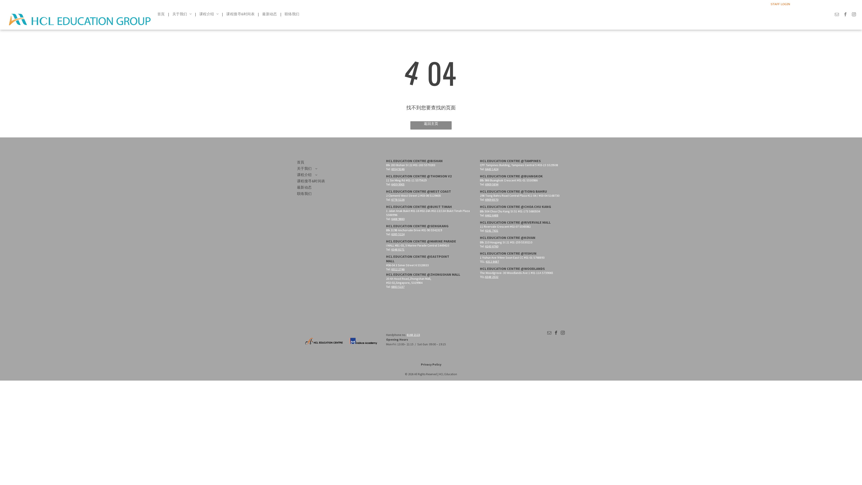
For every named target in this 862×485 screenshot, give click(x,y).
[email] (837, 14)
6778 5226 (398, 200)
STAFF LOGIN (780, 4)
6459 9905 (398, 184)
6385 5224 (398, 234)
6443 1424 (491, 169)
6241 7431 (491, 231)
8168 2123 (413, 335)
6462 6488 (491, 215)
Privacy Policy (431, 364)
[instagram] (854, 14)
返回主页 (431, 123)
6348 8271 (398, 249)
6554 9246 (398, 169)
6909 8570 (491, 200)
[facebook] (845, 14)
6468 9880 (398, 219)
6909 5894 (491, 184)
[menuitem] (161, 14)
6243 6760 (491, 246)
